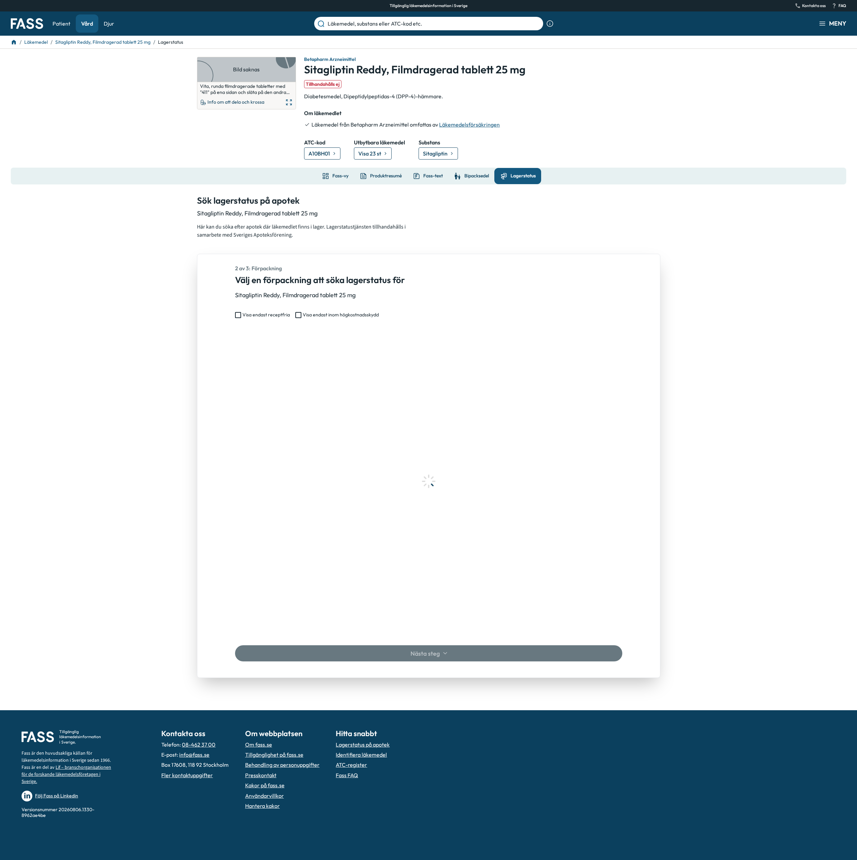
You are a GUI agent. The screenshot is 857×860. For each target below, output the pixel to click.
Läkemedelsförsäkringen (469, 124)
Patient (61, 23)
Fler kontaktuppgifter (187, 775)
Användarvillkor (264, 795)
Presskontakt (260, 775)
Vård (87, 23)
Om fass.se (258, 744)
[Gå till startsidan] (27, 23)
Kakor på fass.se (265, 785)
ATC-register (351, 764)
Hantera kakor (262, 805)
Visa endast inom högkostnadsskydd (341, 315)
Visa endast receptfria (266, 315)
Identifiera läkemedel (361, 754)
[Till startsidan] (14, 42)
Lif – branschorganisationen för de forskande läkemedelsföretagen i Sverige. (66, 774)
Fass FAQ (347, 775)
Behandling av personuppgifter (282, 764)
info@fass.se (194, 754)
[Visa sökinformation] (550, 23)
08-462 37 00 (199, 744)
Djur (109, 23)
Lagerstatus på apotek (363, 744)
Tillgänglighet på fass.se (274, 754)
